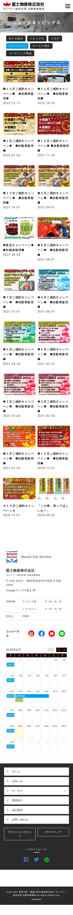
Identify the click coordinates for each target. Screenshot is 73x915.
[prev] (59, 650)
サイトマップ (53, 832)
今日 (51, 649)
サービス (17, 790)
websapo (36, 899)
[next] (64, 650)
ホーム (16, 771)
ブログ (55, 38)
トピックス (37, 38)
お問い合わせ (20, 819)
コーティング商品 (20, 53)
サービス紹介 (41, 45)
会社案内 (17, 810)
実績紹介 (17, 800)
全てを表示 (16, 38)
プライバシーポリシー (20, 834)
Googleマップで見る (19, 590)
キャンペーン (17, 45)
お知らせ (17, 781)
